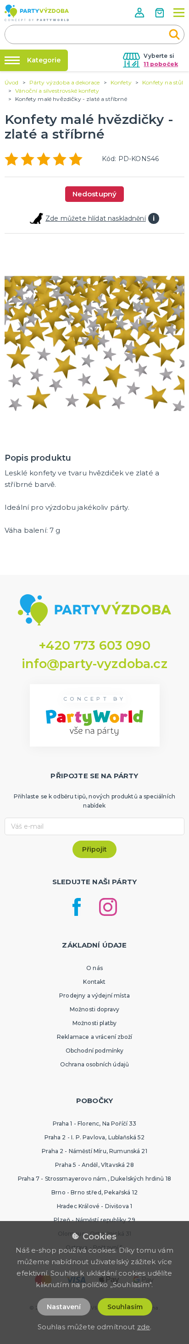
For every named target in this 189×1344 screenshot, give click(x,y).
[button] (140, 13)
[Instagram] (108, 907)
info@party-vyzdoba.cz (94, 663)
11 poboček (161, 64)
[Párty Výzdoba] (37, 13)
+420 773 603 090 (94, 645)
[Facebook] (76, 907)
